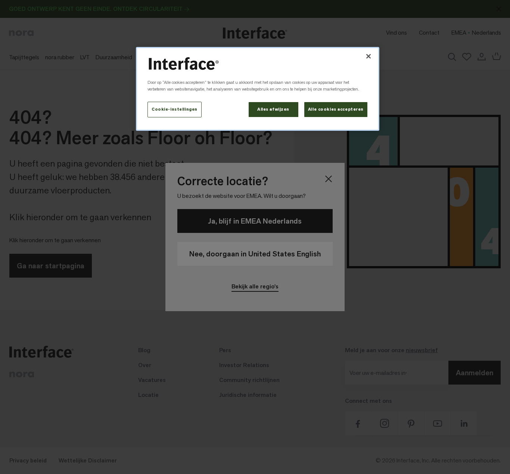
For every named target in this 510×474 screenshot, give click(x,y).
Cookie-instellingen (175, 109)
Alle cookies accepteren (336, 109)
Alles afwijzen (273, 109)
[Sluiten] (368, 56)
